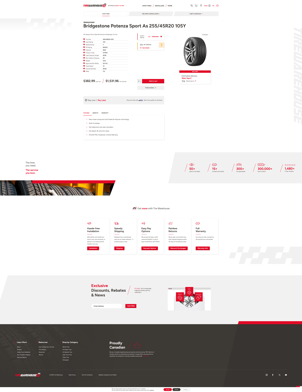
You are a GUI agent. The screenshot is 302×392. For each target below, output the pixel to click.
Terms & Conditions (87, 375)
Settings (185, 389)
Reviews (19, 349)
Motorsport (66, 360)
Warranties (42, 352)
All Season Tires (67, 349)
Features (86, 113)
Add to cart (153, 81)
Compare (205, 34)
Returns (41, 354)
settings (152, 390)
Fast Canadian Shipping (23, 354)
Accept (167, 389)
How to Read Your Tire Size (46, 347)
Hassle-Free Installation (23, 352)
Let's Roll (130, 306)
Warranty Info (203, 248)
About (19, 347)
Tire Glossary (42, 349)
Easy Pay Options (22, 357)
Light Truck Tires (67, 354)
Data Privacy (72, 375)
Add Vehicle (145, 48)
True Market (113, 375)
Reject (176, 389)
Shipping (119, 248)
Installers (159, 6)
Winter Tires (66, 347)
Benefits (95, 113)
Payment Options (149, 248)
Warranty (104, 113)
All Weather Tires (67, 352)
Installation (93, 248)
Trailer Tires (66, 357)
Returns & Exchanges (178, 248)
